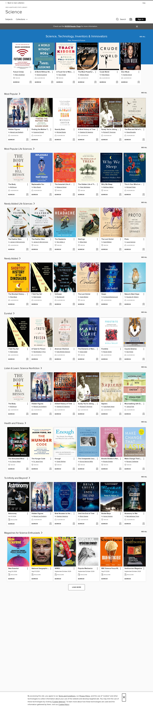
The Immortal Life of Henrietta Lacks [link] (64, 184)
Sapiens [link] (104, 404)
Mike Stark (83, 242)
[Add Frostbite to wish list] (120, 359)
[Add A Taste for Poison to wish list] (50, 359)
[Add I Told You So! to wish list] (50, 304)
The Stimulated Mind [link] (16, 459)
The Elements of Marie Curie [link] (87, 349)
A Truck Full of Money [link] (64, 72)
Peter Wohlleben (85, 187)
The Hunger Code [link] (38, 459)
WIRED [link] (57, 568)
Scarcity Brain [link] (60, 129)
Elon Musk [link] (125, 72)
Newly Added (11, 258)
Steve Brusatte (131, 132)
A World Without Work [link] (43, 72)
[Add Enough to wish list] (73, 469)
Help (143, 3)
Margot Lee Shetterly (16, 132)
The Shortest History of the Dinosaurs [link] (17, 294)
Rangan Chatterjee (132, 461)
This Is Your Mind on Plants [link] (134, 184)
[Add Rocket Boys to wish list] (120, 523)
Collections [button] (21, 19)
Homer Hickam (108, 516)
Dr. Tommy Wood (15, 461)
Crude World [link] (104, 72)
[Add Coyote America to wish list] (143, 359)
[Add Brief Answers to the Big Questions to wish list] (73, 523)
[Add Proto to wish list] (143, 249)
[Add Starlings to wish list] (97, 249)
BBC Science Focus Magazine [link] (110, 568)
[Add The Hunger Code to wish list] (50, 469)
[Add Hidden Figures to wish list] (27, 139)
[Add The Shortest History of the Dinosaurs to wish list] (27, 304)
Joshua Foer (130, 407)
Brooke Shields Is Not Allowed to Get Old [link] (110, 459)
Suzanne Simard (38, 132)
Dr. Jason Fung (38, 461)
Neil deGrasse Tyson (132, 516)
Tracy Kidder (62, 75)
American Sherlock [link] (62, 349)
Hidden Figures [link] (14, 129)
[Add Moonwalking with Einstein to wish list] (143, 414)
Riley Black (13, 297)
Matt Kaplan (37, 297)
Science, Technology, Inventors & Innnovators (76, 36)
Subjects (9, 19)
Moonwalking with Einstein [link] (134, 404)
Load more (76, 587)
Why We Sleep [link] (106, 184)
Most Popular (11, 94)
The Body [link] (12, 184)
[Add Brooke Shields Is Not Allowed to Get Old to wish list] (120, 469)
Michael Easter (61, 132)
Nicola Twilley (107, 352)
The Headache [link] (60, 239)
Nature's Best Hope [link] (132, 294)
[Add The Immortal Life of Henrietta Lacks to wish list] (73, 194)
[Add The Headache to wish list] (73, 249)
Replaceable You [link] (38, 184)
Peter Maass (105, 75)
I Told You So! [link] (37, 294)
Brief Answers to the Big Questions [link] (64, 514)
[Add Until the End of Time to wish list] (97, 523)
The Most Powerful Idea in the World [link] (86, 72)
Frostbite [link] (104, 349)
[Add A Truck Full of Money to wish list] (73, 82)
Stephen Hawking (62, 516)
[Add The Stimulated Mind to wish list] (27, 469)
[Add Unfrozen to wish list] (73, 304)
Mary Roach (37, 187)
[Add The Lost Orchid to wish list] (120, 249)
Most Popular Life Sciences (18, 149)
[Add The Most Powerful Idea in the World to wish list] (95, 82)
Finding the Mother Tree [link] (41, 129)
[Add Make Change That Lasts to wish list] (143, 469)
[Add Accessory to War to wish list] (143, 523)
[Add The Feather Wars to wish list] (27, 249)
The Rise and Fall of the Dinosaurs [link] (134, 129)
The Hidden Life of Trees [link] (87, 184)
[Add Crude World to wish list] (117, 82)
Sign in (140, 19)
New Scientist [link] (13, 568)
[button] (121, 20)
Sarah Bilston (107, 242)
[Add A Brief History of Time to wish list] (97, 139)
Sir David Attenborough (110, 297)
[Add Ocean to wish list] (120, 304)
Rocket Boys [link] (106, 514)
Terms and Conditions (67, 696)
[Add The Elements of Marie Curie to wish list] (97, 359)
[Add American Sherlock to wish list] (73, 359)
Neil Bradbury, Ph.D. (39, 352)
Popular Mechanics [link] (85, 568)
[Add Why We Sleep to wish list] (120, 194)
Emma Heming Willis (86, 461)
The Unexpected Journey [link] (87, 459)
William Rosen (84, 75)
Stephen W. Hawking (86, 132)
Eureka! (8, 313)
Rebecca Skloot (61, 187)
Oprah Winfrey (61, 461)
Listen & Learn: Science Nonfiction (22, 368)
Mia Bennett (60, 297)
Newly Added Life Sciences (18, 203)
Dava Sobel (83, 352)
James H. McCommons (17, 242)
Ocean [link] (103, 294)
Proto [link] (127, 239)
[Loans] (131, 20)
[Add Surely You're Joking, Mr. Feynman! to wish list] (120, 139)
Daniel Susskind (42, 75)
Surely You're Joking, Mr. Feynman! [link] (110, 129)
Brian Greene (84, 516)
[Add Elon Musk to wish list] (138, 82)
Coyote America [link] (131, 349)
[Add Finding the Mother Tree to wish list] (50, 139)
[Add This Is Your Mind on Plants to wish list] (143, 194)
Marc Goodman (20, 75)
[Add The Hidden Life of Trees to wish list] (97, 194)
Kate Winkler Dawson (63, 352)
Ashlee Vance (127, 75)
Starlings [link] (81, 239)
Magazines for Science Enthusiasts (22, 533)
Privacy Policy (84, 696)
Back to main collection (15, 3)
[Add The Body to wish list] (27, 194)
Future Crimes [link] (18, 72)
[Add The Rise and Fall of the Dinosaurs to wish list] (143, 139)
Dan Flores (129, 352)
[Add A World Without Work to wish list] (52, 82)
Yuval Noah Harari (108, 407)
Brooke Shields (108, 461)
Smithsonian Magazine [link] (133, 568)
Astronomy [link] (12, 514)
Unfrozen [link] (58, 294)
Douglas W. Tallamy (132, 297)
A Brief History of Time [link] (86, 129)
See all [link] (142, 37)
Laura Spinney (130, 242)
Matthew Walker (108, 187)
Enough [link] (58, 459)
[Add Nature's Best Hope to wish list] (143, 304)
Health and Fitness (14, 423)
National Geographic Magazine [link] (41, 568)
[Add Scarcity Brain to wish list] (73, 139)
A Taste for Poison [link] (38, 349)
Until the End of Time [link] (86, 514)
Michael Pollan (131, 187)
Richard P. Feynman (109, 132)
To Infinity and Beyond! (16, 478)
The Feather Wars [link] (15, 239)
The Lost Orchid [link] (107, 239)
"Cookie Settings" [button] (58, 702)
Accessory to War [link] (131, 514)
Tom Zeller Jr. (61, 242)
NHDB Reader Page (73, 26)
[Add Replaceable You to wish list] (50, 194)
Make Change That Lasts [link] (134, 459)
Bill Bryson (13, 187)
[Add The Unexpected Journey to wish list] (97, 469)
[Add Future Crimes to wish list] (30, 82)
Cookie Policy (63, 704)
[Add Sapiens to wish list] (120, 414)
